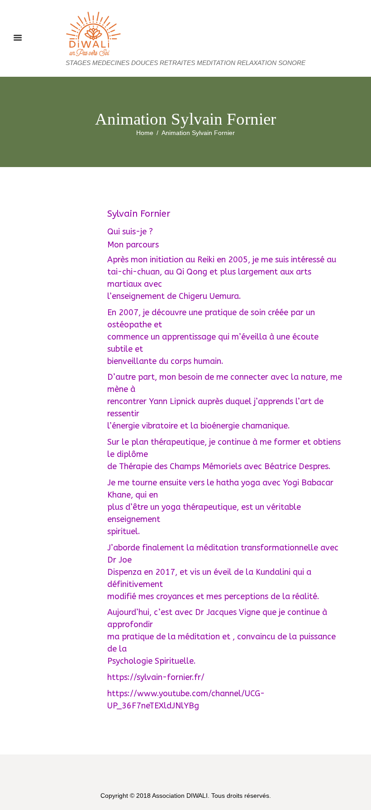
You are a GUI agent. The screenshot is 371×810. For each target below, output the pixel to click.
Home (144, 132)
